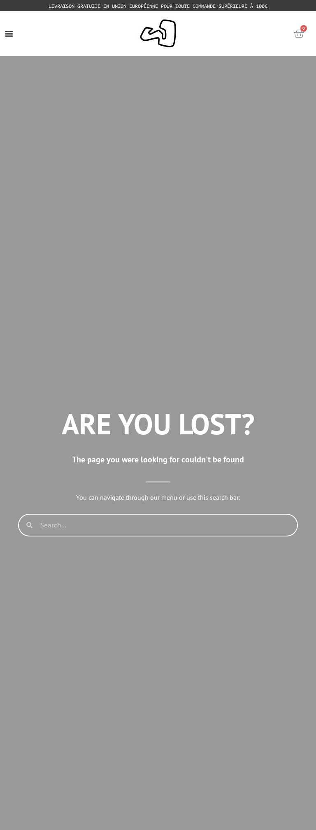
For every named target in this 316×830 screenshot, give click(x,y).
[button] (9, 33)
